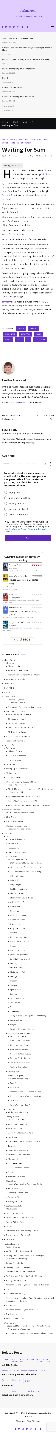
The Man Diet (11, 1305)
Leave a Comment (45, 156)
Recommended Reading (15, 1293)
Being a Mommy (13, 748)
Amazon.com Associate (18, 1124)
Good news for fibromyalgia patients (18, 38)
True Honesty (11, 1314)
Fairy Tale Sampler (17, 928)
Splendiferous (15, 989)
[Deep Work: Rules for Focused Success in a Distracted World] (5, 581)
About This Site (10, 660)
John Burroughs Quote (19, 955)
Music (8, 836)
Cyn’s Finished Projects (17, 860)
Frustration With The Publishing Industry (22, 1231)
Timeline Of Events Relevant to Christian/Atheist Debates (30, 1333)
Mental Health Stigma (16, 723)
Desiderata (12, 1137)
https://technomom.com (18, 402)
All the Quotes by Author (18, 1112)
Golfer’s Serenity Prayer (19, 941)
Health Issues (9, 697)
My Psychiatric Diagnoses (18, 732)
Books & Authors (15, 1128)
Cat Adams (13, 568)
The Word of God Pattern (20, 1063)
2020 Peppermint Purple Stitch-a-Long (26, 863)
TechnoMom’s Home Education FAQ (22, 801)
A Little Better (10, 1365)
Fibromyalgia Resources (17, 703)
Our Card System (13, 777)
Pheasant (13, 981)
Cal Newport (8, 587)
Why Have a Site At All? (15, 679)
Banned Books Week (14, 1213)
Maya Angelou (14, 1159)
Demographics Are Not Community (20, 1272)
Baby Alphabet (16, 880)
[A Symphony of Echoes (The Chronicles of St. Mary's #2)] (5, 628)
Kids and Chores (15, 751)
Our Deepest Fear (15, 1163)
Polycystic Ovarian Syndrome (18, 736)
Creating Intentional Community (19, 1267)
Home (45, 139)
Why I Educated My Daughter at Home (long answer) (29, 805)
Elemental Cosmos (17, 920)
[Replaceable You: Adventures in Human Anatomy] (5, 613)
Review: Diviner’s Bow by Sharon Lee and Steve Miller (25, 59)
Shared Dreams (12, 1181)
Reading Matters (12, 1117)
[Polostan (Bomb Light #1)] (5, 600)
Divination (10, 1226)
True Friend (14, 1011)
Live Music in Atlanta (16, 839)
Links (12, 143)
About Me (10, 663)
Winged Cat (15, 1024)
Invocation (12, 1146)
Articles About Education (18, 785)
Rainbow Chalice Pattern (20, 1058)
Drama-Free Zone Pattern (20, 1041)
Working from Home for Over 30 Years (24, 675)
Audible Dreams (14, 1188)
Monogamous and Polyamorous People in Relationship (28, 1285)
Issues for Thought (12, 810)
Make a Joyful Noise (18, 963)
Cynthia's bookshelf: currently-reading (22, 559)
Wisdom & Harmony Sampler (22, 1029)
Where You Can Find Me (18, 670)
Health (38, 1359)
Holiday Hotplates (17, 950)
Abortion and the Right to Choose (20, 813)
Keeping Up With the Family (17, 769)
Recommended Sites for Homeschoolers (24, 796)
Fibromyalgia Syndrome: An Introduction (24, 707)
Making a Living (14, 666)
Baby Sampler (15, 885)
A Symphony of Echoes (19, 622)
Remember (12, 1172)
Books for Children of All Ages (20, 1133)
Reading (23, 1361)
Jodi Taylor (13, 625)
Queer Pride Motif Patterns (20, 1054)
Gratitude (36, 139)
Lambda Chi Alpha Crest (20, 959)
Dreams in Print (14, 1197)
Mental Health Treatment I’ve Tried (21, 728)
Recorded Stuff (14, 848)
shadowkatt (47, 174)
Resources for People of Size (19, 829)
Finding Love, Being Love (16, 1280)
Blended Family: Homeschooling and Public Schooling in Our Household (30, 790)
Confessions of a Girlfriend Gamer (20, 1217)
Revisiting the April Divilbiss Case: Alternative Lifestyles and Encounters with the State (30, 1299)
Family (5, 139)
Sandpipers (14, 985)
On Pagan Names (12, 417)
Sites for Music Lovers (17, 852)
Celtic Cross (15, 906)
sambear (6, 301)
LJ (18, 143)
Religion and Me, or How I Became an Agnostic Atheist (28, 1326)
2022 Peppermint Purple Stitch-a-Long (25, 872)
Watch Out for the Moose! (14, 234)
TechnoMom (28, 10)
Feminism (6, 1380)
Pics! (45, 417)
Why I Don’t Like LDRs (15, 1318)
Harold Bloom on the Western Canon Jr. (24, 1141)
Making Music (13, 844)
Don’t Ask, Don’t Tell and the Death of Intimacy (24, 1276)
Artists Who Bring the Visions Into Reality (25, 1184)
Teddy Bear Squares (18, 998)
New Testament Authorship (19, 1329)
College (5, 1359)
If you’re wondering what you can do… (19, 96)
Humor (5, 143)
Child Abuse (11, 817)
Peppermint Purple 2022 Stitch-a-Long (25, 1096)
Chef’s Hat (14, 911)
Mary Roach (13, 615)
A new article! (8, 106)
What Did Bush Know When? (17, 1395)
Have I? (5, 78)
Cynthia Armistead (9, 156)
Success (13, 994)
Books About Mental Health (19, 715)
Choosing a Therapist (17, 719)
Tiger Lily (14, 1007)
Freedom (13, 933)
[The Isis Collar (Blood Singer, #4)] (5, 570)
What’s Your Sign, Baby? (20, 1105)
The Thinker (15, 1003)
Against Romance (13, 1247)
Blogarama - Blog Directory (28, 1421)
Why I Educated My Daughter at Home (21, 782)
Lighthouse (14, 1087)
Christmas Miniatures (18, 915)
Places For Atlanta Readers (18, 1168)
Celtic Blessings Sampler (20, 1079)
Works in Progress (15, 1076)
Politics (15, 1391)
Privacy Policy (9, 1239)
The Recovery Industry (15, 821)
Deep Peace (15, 1083)
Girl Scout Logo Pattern (19, 1045)
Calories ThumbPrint (18, 902)
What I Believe (9, 1323)
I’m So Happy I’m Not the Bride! (19, 1375)
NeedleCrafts (11, 857)
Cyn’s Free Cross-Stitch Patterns (21, 1033)
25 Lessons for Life (16, 1120)
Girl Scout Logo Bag (18, 937)
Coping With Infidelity (15, 1263)
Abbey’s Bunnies (17, 876)
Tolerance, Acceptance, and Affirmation (22, 1310)
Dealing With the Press (15, 1222)
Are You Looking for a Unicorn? (19, 1251)
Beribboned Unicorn (18, 889)
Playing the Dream (15, 1201)
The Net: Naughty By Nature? (18, 1235)
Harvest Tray (15, 946)
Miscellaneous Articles (13, 1206)
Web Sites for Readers (17, 1176)
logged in (19, 433)
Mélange (13, 976)
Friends (13, 139)
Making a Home (12, 773)
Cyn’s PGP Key (10, 688)
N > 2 (8, 1289)
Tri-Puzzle (14, 1100)
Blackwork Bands (17, 893)
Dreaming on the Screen (18, 1193)
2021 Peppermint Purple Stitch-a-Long (25, 867)
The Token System (15, 760)
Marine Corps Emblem (19, 972)
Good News (24, 139)
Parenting (27, 1380)
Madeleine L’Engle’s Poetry (19, 1155)
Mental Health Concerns (16, 711)
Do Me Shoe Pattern (18, 1036)
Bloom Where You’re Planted (21, 898)
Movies (15, 1361)
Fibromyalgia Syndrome (15, 700)
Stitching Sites (14, 1071)
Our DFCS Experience (17, 755)
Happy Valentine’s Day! (12, 87)
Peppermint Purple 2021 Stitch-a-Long (25, 1092)
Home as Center (10, 745)
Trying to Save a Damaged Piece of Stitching (28, 1016)
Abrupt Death (11, 1209)
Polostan (13, 594)
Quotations (26, 143)
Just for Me (8, 833)
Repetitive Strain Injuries (15, 741)
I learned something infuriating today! (18, 68)
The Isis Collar (15, 565)
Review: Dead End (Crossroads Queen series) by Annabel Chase (27, 48)
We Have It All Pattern (18, 1067)
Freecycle (6, 195)
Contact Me (8, 683)
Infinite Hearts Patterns (19, 1049)
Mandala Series (16, 968)
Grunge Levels (11, 764)
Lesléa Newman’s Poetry (18, 1150)
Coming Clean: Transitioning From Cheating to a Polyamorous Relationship (26, 1257)
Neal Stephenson (15, 598)
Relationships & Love (12, 1244)
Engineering (15, 924)
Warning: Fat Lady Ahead (16, 826)
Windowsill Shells (17, 1020)
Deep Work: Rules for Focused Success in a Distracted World (23, 580)
